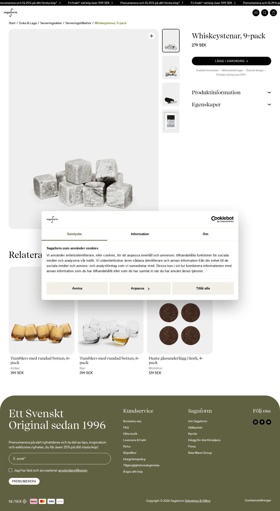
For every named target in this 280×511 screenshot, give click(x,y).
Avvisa (77, 288)
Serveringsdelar (51, 23)
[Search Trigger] (264, 12)
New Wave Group (200, 452)
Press (192, 446)
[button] (231, 92)
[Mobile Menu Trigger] (255, 12)
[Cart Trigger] (273, 12)
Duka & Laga (28, 23)
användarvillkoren (73, 470)
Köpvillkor (129, 452)
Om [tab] (205, 234)
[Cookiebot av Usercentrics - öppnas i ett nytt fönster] (214, 219)
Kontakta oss (132, 421)
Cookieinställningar (258, 500)
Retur (127, 446)
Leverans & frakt (134, 440)
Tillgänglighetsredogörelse (141, 465)
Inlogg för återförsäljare (204, 440)
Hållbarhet (195, 427)
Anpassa (137, 288)
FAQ (126, 427)
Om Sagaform (197, 421)
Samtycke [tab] (74, 234)
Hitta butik (130, 433)
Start (12, 23)
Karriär (192, 433)
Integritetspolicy (134, 459)
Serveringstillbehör (78, 23)
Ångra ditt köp (133, 471)
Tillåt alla (203, 288)
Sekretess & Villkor (198, 500)
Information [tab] (140, 234)
